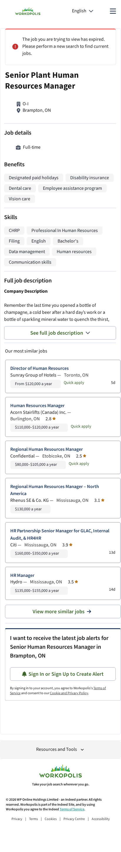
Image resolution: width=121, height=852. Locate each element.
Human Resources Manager (37, 406)
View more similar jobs (59, 611)
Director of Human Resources (39, 368)
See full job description (56, 333)
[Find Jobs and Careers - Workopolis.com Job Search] (28, 11)
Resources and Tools (56, 749)
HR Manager (22, 575)
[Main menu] (112, 11)
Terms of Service (72, 809)
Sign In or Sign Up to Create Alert (66, 674)
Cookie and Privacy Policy (69, 693)
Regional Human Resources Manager (46, 449)
